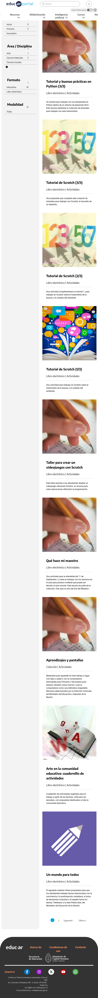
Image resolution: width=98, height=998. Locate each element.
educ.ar (13, 977)
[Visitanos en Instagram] (39, 972)
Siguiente (69, 920)
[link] (89, 4)
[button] (6, 67)
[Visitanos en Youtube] (63, 972)
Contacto (80, 947)
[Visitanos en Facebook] (27, 972)
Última (83, 920)
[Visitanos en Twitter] (51, 972)
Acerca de (35, 947)
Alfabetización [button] (37, 14)
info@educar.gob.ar (39, 990)
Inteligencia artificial (61, 16)
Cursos (81, 14)
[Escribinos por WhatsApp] (75, 972)
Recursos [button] (15, 14)
